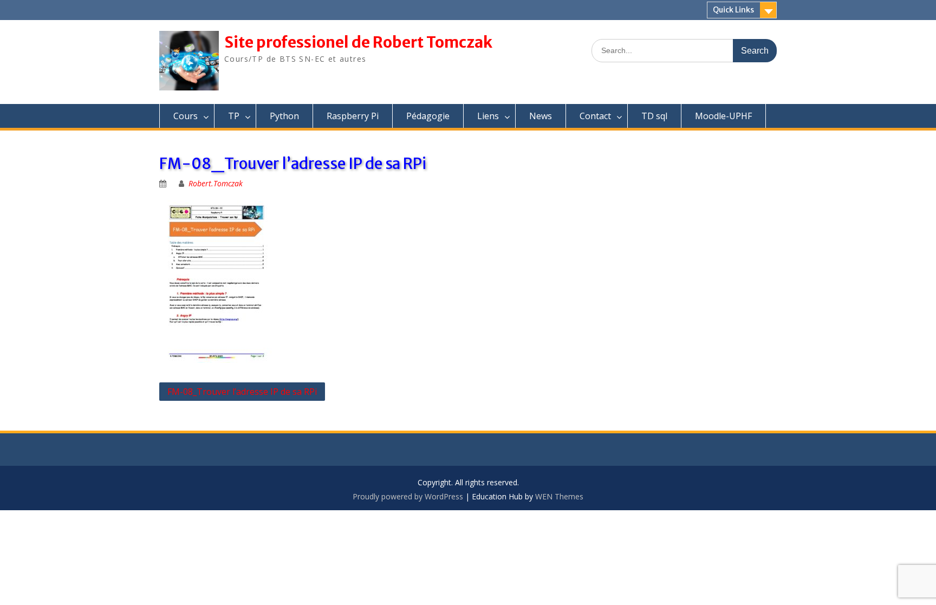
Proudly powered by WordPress (408, 496)
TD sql (654, 116)
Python (284, 116)
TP (233, 116)
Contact (595, 116)
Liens (488, 116)
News (540, 116)
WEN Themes (559, 496)
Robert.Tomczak (215, 183)
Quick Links (733, 10)
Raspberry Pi (353, 116)
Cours (185, 116)
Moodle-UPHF (723, 116)
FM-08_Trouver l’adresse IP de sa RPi (242, 392)
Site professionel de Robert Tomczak (358, 42)
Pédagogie (428, 116)
